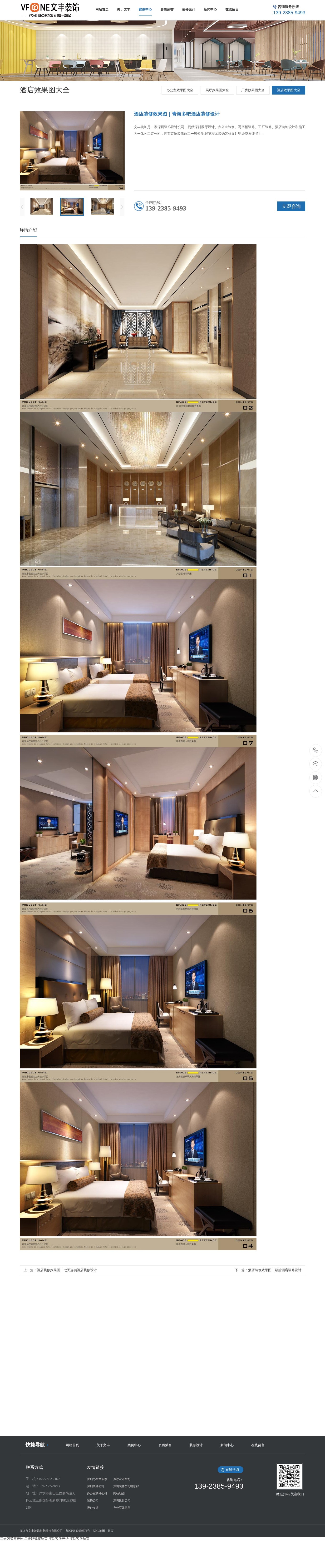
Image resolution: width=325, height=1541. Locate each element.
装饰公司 (92, 1500)
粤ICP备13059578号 (77, 1530)
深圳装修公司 (95, 1486)
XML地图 (99, 1530)
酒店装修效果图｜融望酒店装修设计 (274, 1270)
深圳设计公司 (121, 1500)
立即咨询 (184, 1429)
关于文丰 (103, 1445)
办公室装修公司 (97, 1493)
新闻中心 (227, 1445)
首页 (110, 1530)
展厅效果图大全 (217, 90)
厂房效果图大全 (253, 90)
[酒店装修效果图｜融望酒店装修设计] (64, 1382)
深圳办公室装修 (97, 1479)
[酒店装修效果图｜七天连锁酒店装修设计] (261, 1382)
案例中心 (134, 1445)
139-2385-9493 (316, 750)
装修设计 (196, 1445)
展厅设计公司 (121, 1479)
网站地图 (119, 1493)
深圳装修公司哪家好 (126, 1486)
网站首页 (72, 1445)
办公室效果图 (121, 1507)
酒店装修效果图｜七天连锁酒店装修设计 (67, 1270)
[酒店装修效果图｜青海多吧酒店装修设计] (162, 1382)
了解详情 (140, 1429)
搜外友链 (92, 1507)
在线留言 (258, 1445)
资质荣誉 (165, 1445)
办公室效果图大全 (180, 90)
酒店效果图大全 (288, 90)
